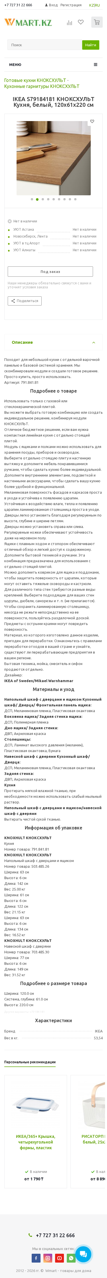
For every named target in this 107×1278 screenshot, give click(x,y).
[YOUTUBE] (59, 1258)
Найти (90, 45)
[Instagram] (47, 1258)
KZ (91, 5)
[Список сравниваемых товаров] (70, 25)
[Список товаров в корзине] (97, 26)
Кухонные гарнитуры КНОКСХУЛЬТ (42, 86)
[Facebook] (36, 1258)
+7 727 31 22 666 (18, 5)
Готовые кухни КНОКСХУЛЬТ (35, 80)
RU (97, 5)
